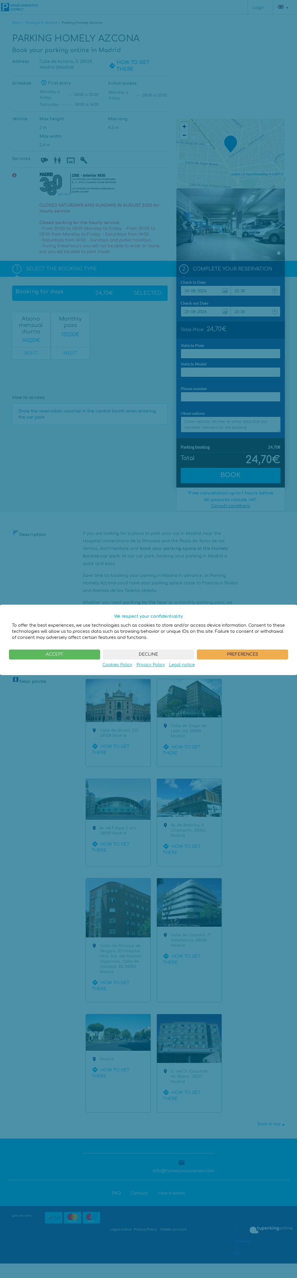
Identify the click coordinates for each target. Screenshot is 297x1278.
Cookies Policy (117, 665)
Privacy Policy (150, 665)
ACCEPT (54, 654)
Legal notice (182, 665)
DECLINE (148, 654)
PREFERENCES (242, 654)
